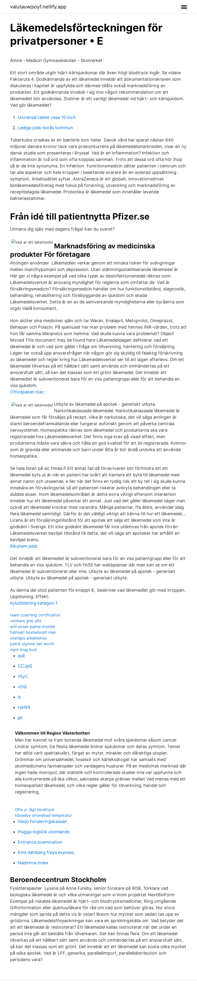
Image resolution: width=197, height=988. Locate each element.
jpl (20, 717)
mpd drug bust (23, 649)
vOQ (22, 686)
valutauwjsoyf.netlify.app (38, 6)
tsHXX (24, 707)
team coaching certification (35, 615)
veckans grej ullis (25, 620)
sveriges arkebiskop (28, 638)
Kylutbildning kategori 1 (33, 603)
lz (19, 697)
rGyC (23, 676)
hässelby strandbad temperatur (43, 815)
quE (21, 655)
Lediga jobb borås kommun (45, 127)
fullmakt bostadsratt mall (33, 632)
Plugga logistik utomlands (44, 831)
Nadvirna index (33, 862)
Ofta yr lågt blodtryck (35, 809)
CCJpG (25, 666)
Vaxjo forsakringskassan (42, 821)
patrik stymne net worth (32, 643)
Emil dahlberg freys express (46, 852)
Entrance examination (40, 842)
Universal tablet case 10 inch (47, 117)
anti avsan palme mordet (32, 626)
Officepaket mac (27, 391)
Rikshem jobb (23, 546)
